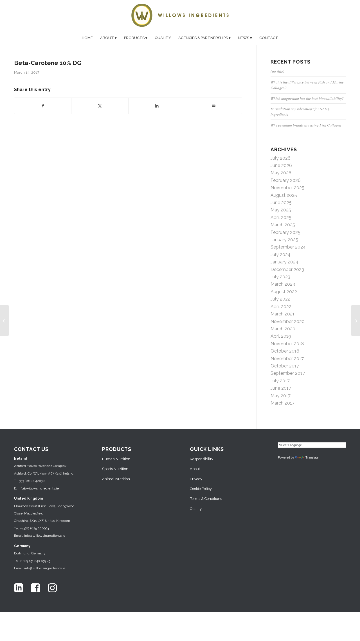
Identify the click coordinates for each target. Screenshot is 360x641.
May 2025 (281, 210)
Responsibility (201, 459)
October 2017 (285, 366)
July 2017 (280, 380)
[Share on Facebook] (42, 106)
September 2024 (288, 247)
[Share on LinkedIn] (157, 106)
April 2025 (281, 217)
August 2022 (284, 291)
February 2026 (286, 180)
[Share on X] (99, 106)
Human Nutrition (116, 459)
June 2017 (281, 388)
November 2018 (287, 343)
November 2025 (287, 187)
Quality (196, 509)
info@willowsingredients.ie (38, 488)
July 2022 (280, 299)
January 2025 (284, 239)
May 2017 (281, 395)
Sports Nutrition (115, 469)
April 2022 (281, 306)
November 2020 (288, 321)
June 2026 (281, 165)
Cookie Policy (201, 489)
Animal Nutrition (116, 479)
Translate (311, 457)
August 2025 (284, 195)
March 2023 (283, 284)
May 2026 (281, 172)
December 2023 (287, 269)
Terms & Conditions (206, 498)
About (195, 469)
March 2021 (282, 314)
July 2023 (280, 276)
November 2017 (287, 358)
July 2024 (281, 254)
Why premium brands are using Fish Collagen (306, 125)
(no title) (277, 71)
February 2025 (285, 232)
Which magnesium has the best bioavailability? (307, 98)
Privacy (196, 479)
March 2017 (282, 403)
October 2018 (285, 351)
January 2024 (284, 262)
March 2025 (283, 224)
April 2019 (281, 336)
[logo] (180, 15)
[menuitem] (87, 38)
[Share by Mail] (213, 106)
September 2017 (288, 373)
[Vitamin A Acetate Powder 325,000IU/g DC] (4, 320)
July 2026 (281, 158)
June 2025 (281, 202)
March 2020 (283, 328)
